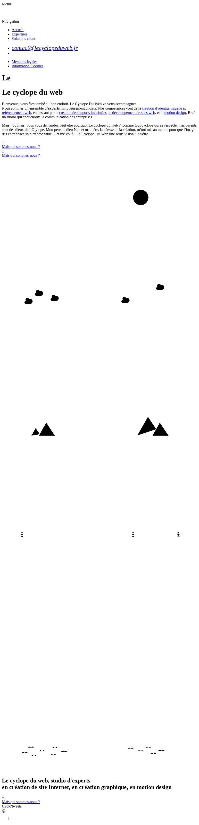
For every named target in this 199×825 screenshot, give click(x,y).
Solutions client (23, 38)
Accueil (18, 30)
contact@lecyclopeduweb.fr (45, 48)
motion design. (175, 113)
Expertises (19, 34)
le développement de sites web (131, 113)
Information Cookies (27, 66)
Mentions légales (24, 62)
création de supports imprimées (83, 113)
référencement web (16, 113)
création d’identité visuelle (162, 108)
